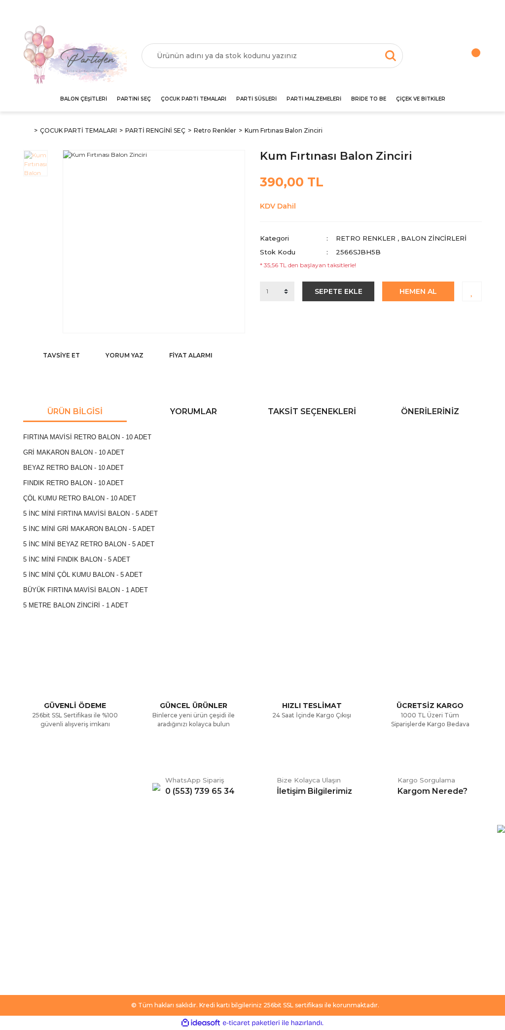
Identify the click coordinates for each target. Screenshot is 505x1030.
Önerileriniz (430, 411)
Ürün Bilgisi (75, 411)
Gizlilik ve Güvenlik (171, 901)
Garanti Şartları (165, 916)
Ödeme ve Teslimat (173, 886)
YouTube (274, 916)
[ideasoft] (200, 1023)
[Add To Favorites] (472, 291)
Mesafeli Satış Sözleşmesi (182, 872)
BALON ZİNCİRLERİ (434, 238)
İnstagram (276, 901)
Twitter (271, 886)
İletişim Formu (46, 901)
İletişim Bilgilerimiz (52, 931)
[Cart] (465, 56)
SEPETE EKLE (338, 291)
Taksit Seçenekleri (312, 411)
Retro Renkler (366, 238)
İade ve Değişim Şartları (179, 931)
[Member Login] (433, 56)
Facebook (276, 872)
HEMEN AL (418, 291)
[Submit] (469, 927)
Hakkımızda (42, 872)
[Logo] (75, 55)
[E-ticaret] (251, 1023)
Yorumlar (193, 411)
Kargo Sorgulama (51, 916)
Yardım (34, 886)
